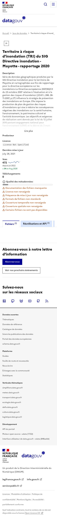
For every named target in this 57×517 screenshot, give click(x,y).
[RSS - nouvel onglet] (47, 301)
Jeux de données (20, 33)
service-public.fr (10, 485)
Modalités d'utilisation (21, 494)
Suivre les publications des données (17, 334)
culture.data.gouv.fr (11, 412)
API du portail (8, 429)
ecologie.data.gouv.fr (11, 402)
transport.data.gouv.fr (12, 397)
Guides (5, 356)
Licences (6, 494)
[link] (12, 262)
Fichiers (11, 224)
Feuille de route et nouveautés (15, 361)
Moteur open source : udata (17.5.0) (17, 434)
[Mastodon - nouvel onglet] (13, 301)
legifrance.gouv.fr (11, 479)
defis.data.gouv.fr (10, 407)
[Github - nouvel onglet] (38, 301)
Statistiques (7, 375)
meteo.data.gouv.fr (10, 392)
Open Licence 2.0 (32, 513)
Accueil (5, 33)
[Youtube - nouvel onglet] (30, 301)
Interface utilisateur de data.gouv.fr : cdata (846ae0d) (25, 439)
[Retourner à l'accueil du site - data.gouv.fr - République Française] (33, 456)
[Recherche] (45, 4)
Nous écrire (7, 365)
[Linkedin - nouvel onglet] (4, 301)
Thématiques (8, 319)
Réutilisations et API (36, 223)
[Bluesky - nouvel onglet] (21, 301)
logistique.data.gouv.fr (12, 417)
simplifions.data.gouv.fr (12, 387)
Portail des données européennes (16, 339)
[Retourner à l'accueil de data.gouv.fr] (13, 20)
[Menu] (53, 4)
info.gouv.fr (33, 479)
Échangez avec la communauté (15, 370)
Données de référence (12, 324)
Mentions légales (24, 499)
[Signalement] (6, 43)
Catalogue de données (12, 329)
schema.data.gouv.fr (11, 344)
